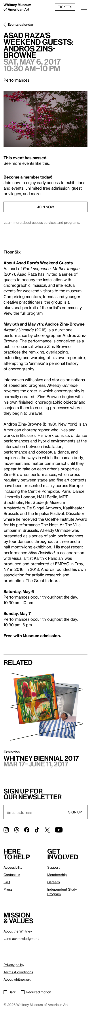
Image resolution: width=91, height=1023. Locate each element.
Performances (16, 80)
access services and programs (55, 222)
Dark (12, 992)
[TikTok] (37, 830)
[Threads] (16, 830)
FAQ (7, 882)
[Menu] (84, 7)
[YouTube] (58, 830)
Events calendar (21, 24)
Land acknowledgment (21, 939)
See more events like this (26, 163)
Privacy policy (14, 965)
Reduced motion (38, 992)
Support (53, 867)
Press (8, 889)
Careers (53, 882)
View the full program (23, 313)
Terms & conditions (18, 972)
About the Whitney (18, 931)
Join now (45, 207)
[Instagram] (6, 830)
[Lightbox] (45, 119)
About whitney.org (17, 979)
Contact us (12, 875)
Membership (57, 875)
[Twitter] (47, 830)
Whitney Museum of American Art (17, 7)
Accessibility (13, 867)
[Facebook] (26, 830)
